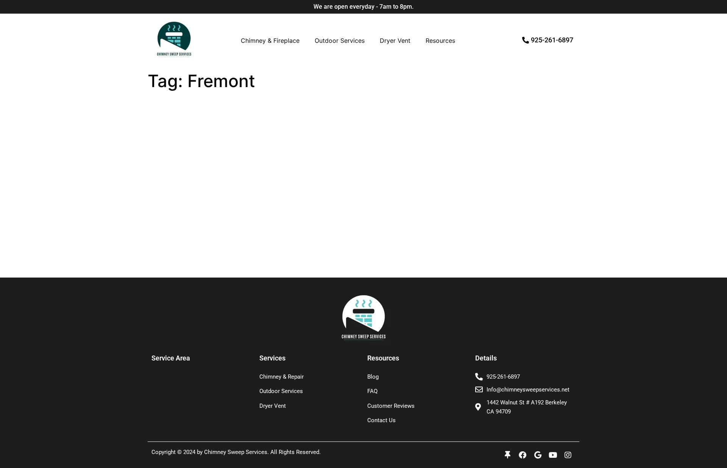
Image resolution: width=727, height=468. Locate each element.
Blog (373, 376)
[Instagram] (568, 455)
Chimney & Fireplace (270, 40)
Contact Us (381, 420)
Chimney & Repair (281, 376)
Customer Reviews (391, 405)
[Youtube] (552, 455)
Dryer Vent (395, 40)
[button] (272, 40)
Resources (440, 40)
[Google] (537, 455)
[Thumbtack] (507, 455)
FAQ (372, 391)
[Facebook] (522, 455)
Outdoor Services (340, 40)
